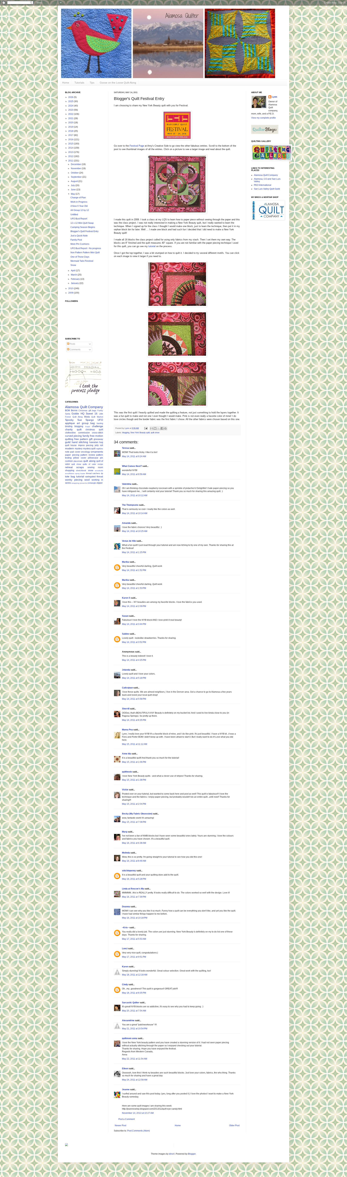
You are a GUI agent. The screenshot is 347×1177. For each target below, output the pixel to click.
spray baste (80, 473)
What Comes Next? (132, 466)
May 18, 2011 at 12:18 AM (134, 974)
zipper (100, 483)
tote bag (70, 476)
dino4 (172, 1154)
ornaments (97, 451)
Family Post (76, 240)
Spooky (69, 419)
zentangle (91, 483)
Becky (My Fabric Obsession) (137, 813)
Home (65, 82)
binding (68, 426)
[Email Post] (145, 428)
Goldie (75, 413)
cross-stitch (97, 432)
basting (100, 423)
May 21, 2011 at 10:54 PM (134, 1028)
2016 (71, 139)
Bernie (74, 410)
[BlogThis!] (155, 428)
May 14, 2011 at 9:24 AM (134, 456)
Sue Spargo (85, 419)
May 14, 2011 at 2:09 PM (134, 606)
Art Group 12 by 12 (79, 210)
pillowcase (93, 458)
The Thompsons (130, 505)
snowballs (99, 471)
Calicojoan (127, 687)
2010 (71, 288)
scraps (80, 467)
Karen (125, 966)
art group (83, 423)
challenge (97, 426)
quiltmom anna (129, 1038)
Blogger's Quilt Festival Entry (84, 231)
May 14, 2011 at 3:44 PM (134, 624)
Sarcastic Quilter (130, 1002)
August (74, 181)
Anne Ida (126, 753)
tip (102, 473)
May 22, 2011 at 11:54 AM (134, 1059)
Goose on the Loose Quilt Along (118, 82)
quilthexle (127, 772)
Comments (74, 349)
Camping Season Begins (82, 227)
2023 (71, 110)
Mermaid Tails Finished (81, 261)
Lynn (274, 97)
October (75, 173)
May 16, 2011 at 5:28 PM (134, 879)
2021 (71, 118)
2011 (71, 160)
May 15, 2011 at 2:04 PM (134, 804)
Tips (92, 82)
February (75, 279)
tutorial (151, 246)
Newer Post (120, 1125)
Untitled (74, 214)
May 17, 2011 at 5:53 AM (134, 939)
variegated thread (94, 476)
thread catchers (93, 473)
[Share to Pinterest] (165, 428)
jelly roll (99, 445)
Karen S (126, 598)
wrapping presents (79, 483)
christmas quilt (94, 429)
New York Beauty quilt (140, 432)
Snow (73, 265)
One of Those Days (79, 257)
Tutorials (79, 82)
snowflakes (69, 473)
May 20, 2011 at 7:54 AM (134, 1010)
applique (70, 423)
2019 (71, 127)
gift (91, 439)
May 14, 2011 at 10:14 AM (134, 513)
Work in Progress (78, 202)
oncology (85, 452)
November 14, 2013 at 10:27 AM (138, 1113)
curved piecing (73, 435)
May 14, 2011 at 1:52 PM (134, 570)
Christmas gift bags (87, 410)
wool (87, 479)
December (76, 164)
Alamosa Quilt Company (84, 407)
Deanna (126, 906)
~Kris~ (125, 927)
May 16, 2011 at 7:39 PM (134, 897)
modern (69, 448)
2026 (71, 97)
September (76, 177)
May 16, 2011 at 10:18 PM (134, 918)
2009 (71, 293)
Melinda (126, 852)
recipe (100, 464)
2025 (71, 101)
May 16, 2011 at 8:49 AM (134, 861)
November (76, 168)
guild (67, 442)
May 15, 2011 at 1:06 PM (134, 762)
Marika (125, 562)
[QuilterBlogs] (264, 133)
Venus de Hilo (129, 541)
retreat (69, 467)
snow (90, 470)
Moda (87, 417)
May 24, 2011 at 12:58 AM (134, 1079)
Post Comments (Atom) (138, 1130)
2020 (71, 122)
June (73, 189)
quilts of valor (89, 464)
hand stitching (80, 442)
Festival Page (137, 145)
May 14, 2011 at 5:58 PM (134, 699)
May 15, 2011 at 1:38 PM (134, 780)
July (73, 185)
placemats (78, 461)
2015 (71, 143)
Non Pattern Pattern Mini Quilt (85, 252)
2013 (71, 152)
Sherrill (125, 708)
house (73, 445)
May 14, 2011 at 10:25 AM (134, 531)
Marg (124, 832)
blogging (125, 432)
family (86, 435)
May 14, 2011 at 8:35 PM (134, 720)
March (74, 274)
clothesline (70, 432)
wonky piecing (73, 479)
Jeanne (126, 1089)
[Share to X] (158, 428)
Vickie (125, 789)
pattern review (87, 455)
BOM (67, 410)
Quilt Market (97, 417)
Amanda (126, 523)
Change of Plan (78, 197)
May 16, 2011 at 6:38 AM (134, 843)
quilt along (89, 460)
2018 (71, 131)
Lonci (125, 948)
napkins (99, 449)
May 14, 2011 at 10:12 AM (134, 495)
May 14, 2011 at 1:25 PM (134, 552)
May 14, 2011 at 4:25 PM (134, 660)
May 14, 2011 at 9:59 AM (134, 474)
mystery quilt (89, 448)
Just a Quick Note (79, 235)
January (75, 283)
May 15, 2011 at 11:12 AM (134, 744)
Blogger (192, 1154)
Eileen (125, 1068)
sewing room (95, 467)
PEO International (262, 185)
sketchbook (81, 470)
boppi (87, 426)
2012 (71, 156)
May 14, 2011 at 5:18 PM (134, 678)
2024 (71, 105)
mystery (78, 448)
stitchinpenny (129, 870)
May (73, 194)
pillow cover (79, 458)
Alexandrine (128, 1020)
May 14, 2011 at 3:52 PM (134, 642)
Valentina (126, 484)
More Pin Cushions (79, 244)
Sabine (125, 634)
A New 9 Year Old (79, 206)
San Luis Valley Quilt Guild (267, 189)
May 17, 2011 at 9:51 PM (134, 957)
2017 (71, 135)
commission (84, 432)
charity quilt (73, 429)
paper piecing (72, 455)
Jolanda (126, 670)
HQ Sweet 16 (89, 413)
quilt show (155, 432)
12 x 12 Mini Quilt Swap (82, 223)
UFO (100, 419)
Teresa (125, 448)
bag (92, 423)
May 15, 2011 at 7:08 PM (134, 822)
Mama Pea (127, 729)
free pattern (81, 439)
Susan (125, 616)
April (73, 270)
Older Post (234, 1125)
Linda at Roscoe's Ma (133, 888)
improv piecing (85, 445)
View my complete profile (263, 118)
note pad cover (72, 452)
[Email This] (151, 428)
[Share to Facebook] (162, 428)
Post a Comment (126, 1119)
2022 (71, 114)
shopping (69, 470)
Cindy (125, 984)
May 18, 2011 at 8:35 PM (134, 993)
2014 (71, 148)
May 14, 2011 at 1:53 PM (134, 588)
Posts (72, 344)
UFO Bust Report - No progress (85, 248)
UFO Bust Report (78, 218)
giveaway (98, 439)
